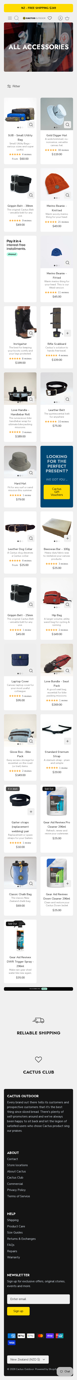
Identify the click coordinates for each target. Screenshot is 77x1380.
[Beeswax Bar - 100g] (56, 527)
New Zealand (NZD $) (25, 1359)
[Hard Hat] (20, 462)
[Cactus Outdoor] (34, 18)
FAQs (10, 1245)
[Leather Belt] (56, 388)
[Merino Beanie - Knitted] (56, 184)
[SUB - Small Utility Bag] (20, 114)
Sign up (18, 1311)
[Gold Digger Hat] (56, 114)
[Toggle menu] (10, 18)
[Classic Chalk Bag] (20, 873)
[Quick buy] (31, 124)
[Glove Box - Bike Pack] (20, 730)
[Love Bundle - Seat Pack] (56, 660)
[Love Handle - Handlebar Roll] (20, 388)
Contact (12, 1159)
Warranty (13, 1257)
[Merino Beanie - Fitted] (56, 252)
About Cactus (16, 1171)
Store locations (17, 1165)
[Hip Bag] (56, 594)
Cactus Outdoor (25, 1369)
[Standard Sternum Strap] (56, 730)
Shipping (13, 1220)
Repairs (12, 1251)
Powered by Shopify (46, 1369)
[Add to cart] (67, 333)
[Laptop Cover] (20, 660)
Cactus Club (15, 1178)
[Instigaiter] (20, 322)
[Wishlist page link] (50, 18)
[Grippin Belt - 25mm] (20, 594)
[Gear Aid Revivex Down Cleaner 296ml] (56, 873)
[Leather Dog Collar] (20, 527)
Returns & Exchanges (21, 1239)
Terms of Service (18, 1196)
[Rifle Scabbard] (56, 322)
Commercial (15, 1184)
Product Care (16, 1226)
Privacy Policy (16, 1190)
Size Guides (15, 1232)
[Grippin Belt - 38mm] (20, 184)
